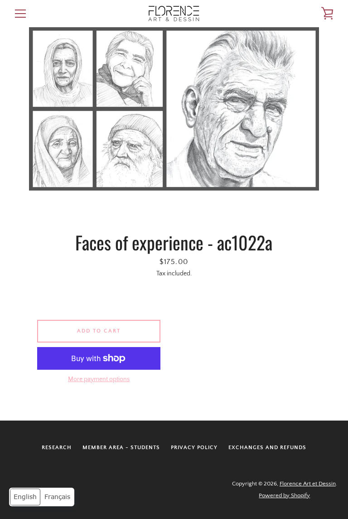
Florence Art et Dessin (308, 483)
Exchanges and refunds (267, 447)
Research (57, 447)
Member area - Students (121, 447)
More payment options (99, 379)
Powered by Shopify (284, 495)
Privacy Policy (194, 447)
